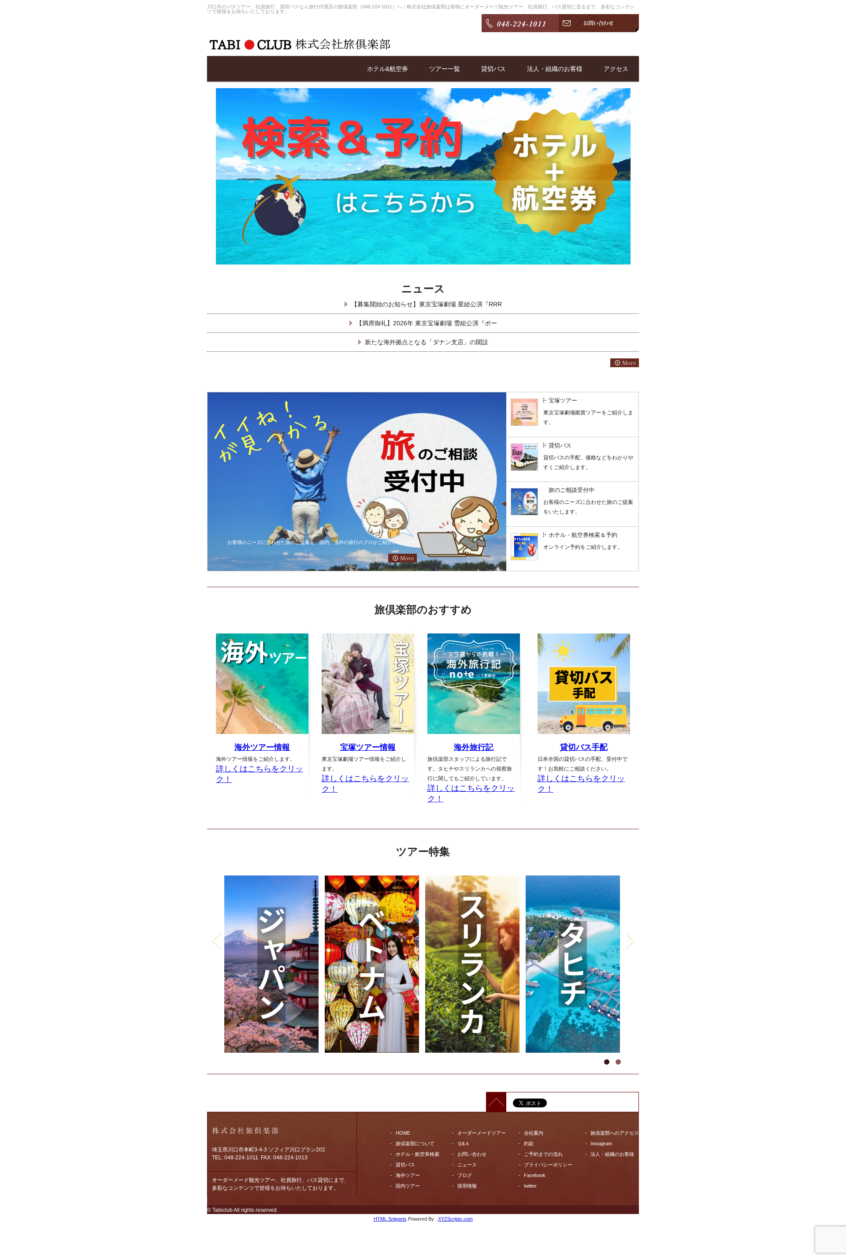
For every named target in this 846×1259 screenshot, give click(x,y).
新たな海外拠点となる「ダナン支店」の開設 (426, 342)
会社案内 (533, 1133)
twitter (530, 1185)
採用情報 (467, 1185)
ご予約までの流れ (543, 1154)
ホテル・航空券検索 (417, 1154)
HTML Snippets (390, 1219)
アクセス (616, 68)
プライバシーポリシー (548, 1164)
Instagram (601, 1143)
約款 (529, 1143)
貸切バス (493, 68)
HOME (403, 1133)
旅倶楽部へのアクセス (614, 1133)
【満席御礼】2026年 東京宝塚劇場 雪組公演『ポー (426, 323)
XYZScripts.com (455, 1219)
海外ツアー (408, 1175)
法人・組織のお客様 (555, 68)
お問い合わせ (471, 1154)
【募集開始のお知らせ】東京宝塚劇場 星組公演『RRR (426, 304)
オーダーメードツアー (481, 1133)
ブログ (464, 1175)
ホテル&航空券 (387, 68)
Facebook (534, 1175)
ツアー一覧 (444, 68)
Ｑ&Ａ (463, 1143)
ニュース (467, 1164)
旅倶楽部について (415, 1143)
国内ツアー (408, 1185)
